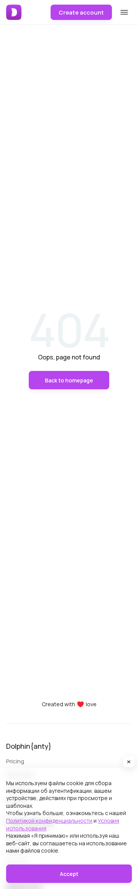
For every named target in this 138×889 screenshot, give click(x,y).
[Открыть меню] (124, 12)
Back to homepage (69, 380)
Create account (81, 12)
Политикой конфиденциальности (49, 820)
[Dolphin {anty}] (13, 12)
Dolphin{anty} (28, 746)
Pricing (15, 761)
